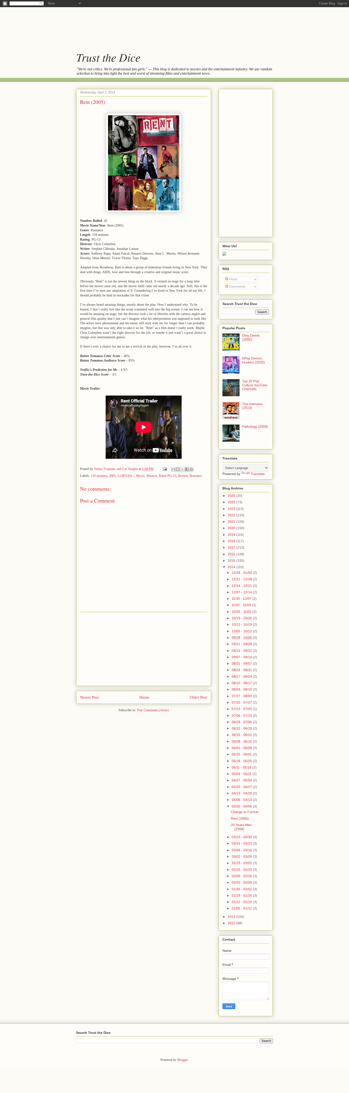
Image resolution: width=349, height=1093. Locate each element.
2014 (232, 567)
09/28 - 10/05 (242, 637)
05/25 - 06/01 (242, 754)
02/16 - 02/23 (242, 869)
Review (183, 476)
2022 (232, 515)
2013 (232, 917)
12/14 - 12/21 (242, 586)
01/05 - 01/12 (242, 908)
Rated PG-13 (167, 476)
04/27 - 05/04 (242, 780)
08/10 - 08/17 (242, 683)
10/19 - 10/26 (242, 618)
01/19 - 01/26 (242, 895)
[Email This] (173, 469)
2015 (232, 560)
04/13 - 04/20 (242, 793)
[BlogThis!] (177, 469)
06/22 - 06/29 (242, 728)
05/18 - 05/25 (242, 761)
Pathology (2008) (255, 426)
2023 (232, 509)
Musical (151, 476)
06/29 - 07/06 (242, 722)
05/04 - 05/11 (242, 774)
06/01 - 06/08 (242, 748)
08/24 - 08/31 (242, 670)
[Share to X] (182, 469)
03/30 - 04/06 (242, 806)
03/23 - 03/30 (242, 837)
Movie (140, 476)
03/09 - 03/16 (242, 850)
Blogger (182, 1060)
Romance (196, 476)
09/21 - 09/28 (242, 644)
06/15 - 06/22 (242, 735)
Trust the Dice (108, 57)
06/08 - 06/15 (242, 741)
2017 (232, 547)
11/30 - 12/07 (242, 598)
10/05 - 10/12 (242, 631)
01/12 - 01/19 (242, 902)
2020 (232, 528)
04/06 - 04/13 (242, 800)
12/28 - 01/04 (242, 573)
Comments (236, 286)
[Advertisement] (169, 25)
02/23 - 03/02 (242, 863)
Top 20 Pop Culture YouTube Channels (254, 385)
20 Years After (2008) (241, 827)
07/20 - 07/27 (242, 702)
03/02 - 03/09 (242, 856)
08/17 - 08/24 (242, 676)
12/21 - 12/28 (242, 579)
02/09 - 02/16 (242, 876)
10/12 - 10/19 (242, 624)
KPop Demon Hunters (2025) (253, 360)
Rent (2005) (240, 818)
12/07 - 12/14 (242, 592)
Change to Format (244, 812)
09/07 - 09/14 (242, 657)
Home (144, 697)
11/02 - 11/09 (242, 605)
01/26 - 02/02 (242, 889)
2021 (232, 521)
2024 (232, 502)
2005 (112, 476)
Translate (258, 474)
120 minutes (99, 476)
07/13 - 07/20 (242, 709)
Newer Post (89, 697)
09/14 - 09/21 (242, 651)
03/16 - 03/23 (242, 843)
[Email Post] (164, 469)
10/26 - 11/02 (242, 612)
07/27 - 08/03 (242, 696)
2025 (232, 496)
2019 (232, 535)
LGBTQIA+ (126, 476)
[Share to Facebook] (186, 469)
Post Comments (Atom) (153, 710)
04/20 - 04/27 (242, 787)
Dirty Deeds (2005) (251, 337)
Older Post (198, 697)
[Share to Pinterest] (191, 469)
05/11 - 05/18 (242, 767)
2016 (232, 554)
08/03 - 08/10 (242, 689)
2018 (232, 541)
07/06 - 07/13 (242, 715)
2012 (232, 923)
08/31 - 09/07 (242, 663)
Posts (232, 279)
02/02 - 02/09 (242, 882)
